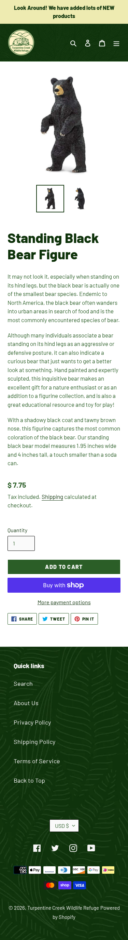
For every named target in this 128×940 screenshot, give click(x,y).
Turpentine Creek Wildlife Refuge (63, 908)
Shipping (52, 496)
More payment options (64, 602)
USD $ (62, 825)
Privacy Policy (32, 722)
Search (23, 683)
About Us (26, 703)
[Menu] (116, 43)
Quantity (17, 530)
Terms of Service (37, 761)
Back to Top (29, 780)
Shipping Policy (34, 741)
